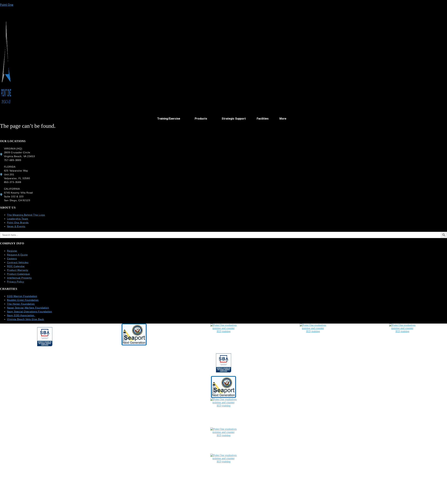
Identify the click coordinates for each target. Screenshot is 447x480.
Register (12, 250)
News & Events (16, 226)
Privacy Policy (15, 281)
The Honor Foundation (21, 303)
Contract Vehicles (17, 262)
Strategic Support (234, 118)
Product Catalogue (18, 274)
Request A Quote (17, 254)
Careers (12, 258)
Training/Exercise (168, 118)
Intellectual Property (19, 277)
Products (201, 118)
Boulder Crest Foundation (23, 300)
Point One (6, 5)
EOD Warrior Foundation (22, 296)
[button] (170, 119)
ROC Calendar (16, 266)
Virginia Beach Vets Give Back (25, 319)
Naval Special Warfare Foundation (28, 307)
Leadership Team (17, 218)
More (282, 118)
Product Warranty (17, 270)
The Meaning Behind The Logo (26, 214)
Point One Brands (18, 222)
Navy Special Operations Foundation (29, 311)
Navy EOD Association (21, 315)
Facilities (263, 118)
